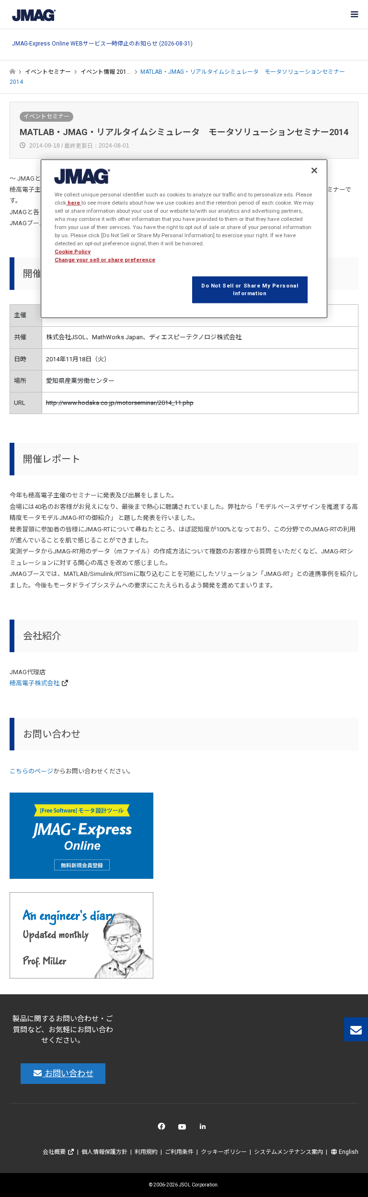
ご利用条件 (179, 1152)
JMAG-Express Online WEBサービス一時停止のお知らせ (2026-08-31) (102, 44)
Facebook (163, 1129)
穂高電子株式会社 (34, 683)
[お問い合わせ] (356, 1029)
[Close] (314, 170)
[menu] (353, 14)
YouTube (184, 1129)
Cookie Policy (73, 251)
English (347, 1152)
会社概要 (55, 1152)
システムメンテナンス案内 (288, 1152)
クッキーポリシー (224, 1152)
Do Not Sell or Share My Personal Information (249, 289)
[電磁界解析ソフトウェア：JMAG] (34, 14)
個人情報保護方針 (104, 1152)
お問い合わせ (68, 1073)
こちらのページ (31, 771)
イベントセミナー (46, 116)
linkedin (205, 1129)
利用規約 (146, 1152)
